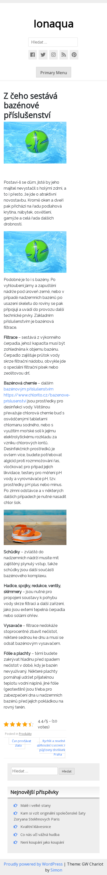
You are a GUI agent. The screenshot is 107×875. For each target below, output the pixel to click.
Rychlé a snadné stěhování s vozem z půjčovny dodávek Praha (51, 748)
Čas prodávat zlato (21, 743)
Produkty (25, 734)
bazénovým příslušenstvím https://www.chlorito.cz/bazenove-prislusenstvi (37, 395)
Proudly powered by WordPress (34, 864)
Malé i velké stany (35, 805)
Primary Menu (53, 72)
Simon (56, 870)
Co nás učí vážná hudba (39, 834)
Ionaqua (54, 23)
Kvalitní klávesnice (35, 826)
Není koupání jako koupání (42, 842)
